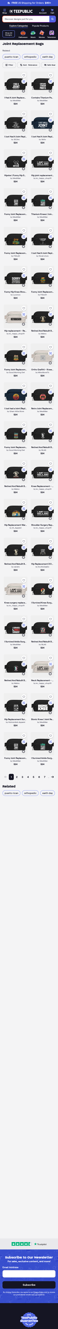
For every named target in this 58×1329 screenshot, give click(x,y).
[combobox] (25, 19)
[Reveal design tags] (23, 91)
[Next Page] (52, 777)
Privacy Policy (38, 1292)
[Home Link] (20, 11)
